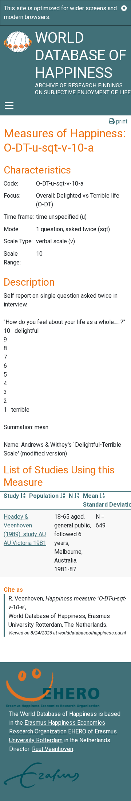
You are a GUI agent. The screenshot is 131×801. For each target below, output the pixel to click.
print (121, 121)
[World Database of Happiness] (17, 61)
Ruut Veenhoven (52, 748)
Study (12, 495)
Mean (91, 495)
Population (44, 495)
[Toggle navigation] (9, 105)
